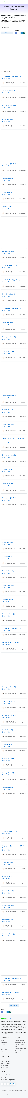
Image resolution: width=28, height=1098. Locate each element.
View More (13, 1005)
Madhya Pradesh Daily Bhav (20, 1051)
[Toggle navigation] (25, 2)
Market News (4, 1042)
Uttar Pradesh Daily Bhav (20, 1048)
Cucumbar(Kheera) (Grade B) (11, 265)
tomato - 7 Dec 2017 (5, 1061)
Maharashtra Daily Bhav (20, 1042)
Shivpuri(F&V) (6, 78)
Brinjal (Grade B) (7, 192)
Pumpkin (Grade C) (8, 571)
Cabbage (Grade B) (8, 251)
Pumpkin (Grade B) (8, 351)
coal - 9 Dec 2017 (5, 1059)
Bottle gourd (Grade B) (9, 164)
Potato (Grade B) (7, 119)
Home (10, 12)
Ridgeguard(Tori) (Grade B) (10, 642)
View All (7, 32)
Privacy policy (19, 1094)
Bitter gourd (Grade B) (9, 105)
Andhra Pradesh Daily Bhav (19, 1045)
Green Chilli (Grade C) (8, 484)
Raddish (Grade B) (7, 178)
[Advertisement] (14, 54)
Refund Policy (4, 1049)
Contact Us (3, 1047)
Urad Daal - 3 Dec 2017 (6, 1067)
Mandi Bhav (3, 1044)
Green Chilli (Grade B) (8, 91)
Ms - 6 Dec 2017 (4, 1065)
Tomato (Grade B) (7, 207)
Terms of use (10, 1094)
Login (2, 1051)
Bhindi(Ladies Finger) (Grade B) (11, 76)
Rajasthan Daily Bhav (19, 1040)
